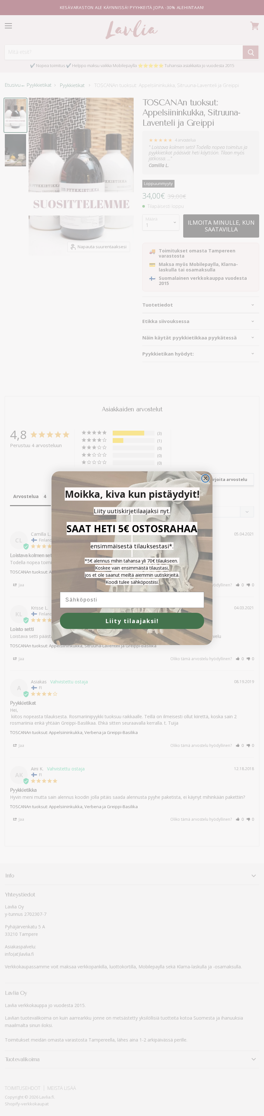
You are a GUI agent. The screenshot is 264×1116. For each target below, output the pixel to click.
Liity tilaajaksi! (132, 621)
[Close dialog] (205, 478)
